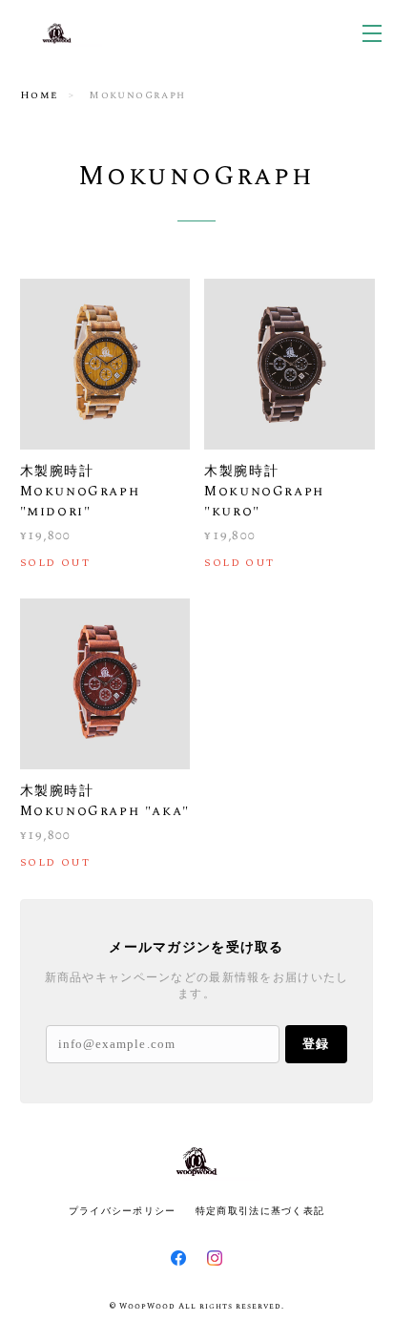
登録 (315, 1044)
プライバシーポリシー (122, 1211)
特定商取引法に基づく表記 (260, 1211)
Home (39, 95)
